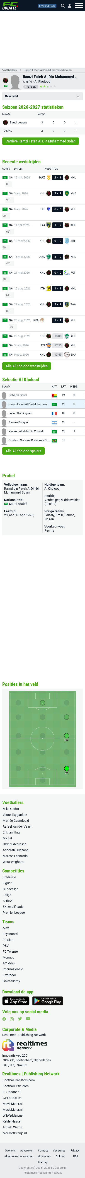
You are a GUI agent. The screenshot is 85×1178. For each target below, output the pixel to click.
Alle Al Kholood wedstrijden (27, 366)
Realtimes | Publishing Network (43, 1172)
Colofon (61, 1156)
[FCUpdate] (10, 6)
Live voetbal (47, 5)
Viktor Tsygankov (15, 815)
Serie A (7, 901)
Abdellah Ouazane (15, 850)
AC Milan (9, 963)
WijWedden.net (13, 1115)
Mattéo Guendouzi (16, 820)
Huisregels (44, 1156)
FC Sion (8, 940)
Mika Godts (11, 809)
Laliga (7, 895)
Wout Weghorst (13, 862)
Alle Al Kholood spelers (23, 451)
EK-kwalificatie (13, 906)
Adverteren (26, 1150)
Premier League (14, 912)
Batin (59, 515)
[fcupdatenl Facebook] (4, 1019)
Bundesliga (10, 889)
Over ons (10, 1150)
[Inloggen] (67, 6)
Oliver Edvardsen (14, 844)
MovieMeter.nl (12, 1104)
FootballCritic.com (16, 1086)
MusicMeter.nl (12, 1109)
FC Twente (10, 951)
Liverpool (9, 975)
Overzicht (11, 96)
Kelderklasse (11, 1121)
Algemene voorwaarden (18, 1156)
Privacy (75, 1150)
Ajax (6, 928)
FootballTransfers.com (19, 1080)
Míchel (7, 838)
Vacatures (59, 1150)
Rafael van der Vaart (17, 826)
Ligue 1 (8, 883)
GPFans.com (12, 1098)
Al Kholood (42, 81)
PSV (6, 945)
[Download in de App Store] (15, 1000)
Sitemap (42, 1162)
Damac (69, 515)
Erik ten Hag (11, 832)
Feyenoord (10, 934)
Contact (43, 1150)
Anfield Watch (12, 1127)
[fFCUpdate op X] (20, 1018)
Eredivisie (9, 877)
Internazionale (13, 969)
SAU (12, 177)
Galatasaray (11, 981)
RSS (75, 1156)
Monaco (8, 957)
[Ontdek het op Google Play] (47, 1000)
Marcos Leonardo (15, 856)
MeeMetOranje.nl (15, 1133)
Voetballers (9, 70)
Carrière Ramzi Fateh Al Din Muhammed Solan (40, 141)
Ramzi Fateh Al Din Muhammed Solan (48, 70)
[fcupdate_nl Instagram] (12, 1019)
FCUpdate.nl (11, 1092)
